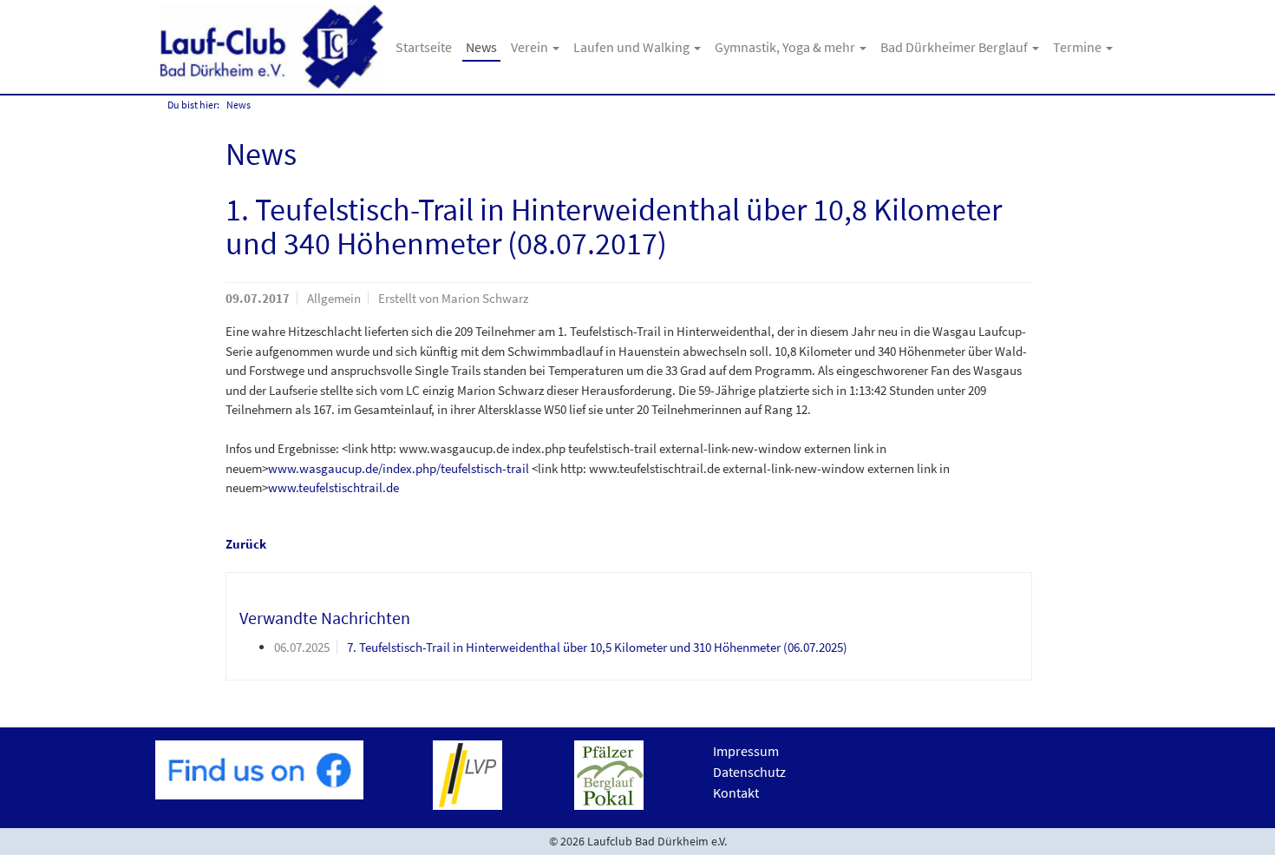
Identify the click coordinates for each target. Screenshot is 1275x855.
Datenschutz (749, 771)
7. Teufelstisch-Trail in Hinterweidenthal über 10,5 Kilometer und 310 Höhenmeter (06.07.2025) (597, 647)
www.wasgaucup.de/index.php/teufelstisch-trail (398, 468)
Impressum (746, 751)
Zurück (246, 544)
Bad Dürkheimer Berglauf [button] (955, 47)
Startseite (424, 47)
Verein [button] (531, 47)
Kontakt (736, 792)
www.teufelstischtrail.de (333, 487)
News (481, 47)
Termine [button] (1078, 47)
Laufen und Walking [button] (632, 47)
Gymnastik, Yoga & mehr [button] (786, 47)
